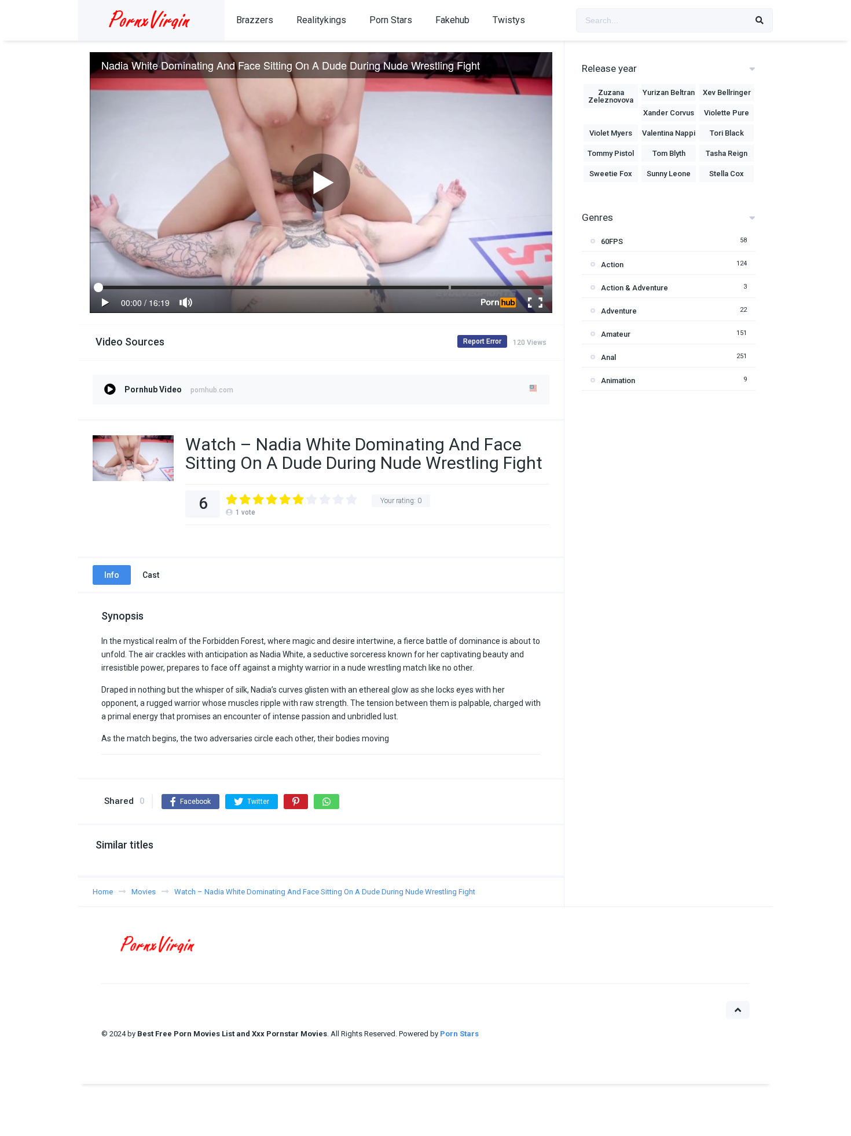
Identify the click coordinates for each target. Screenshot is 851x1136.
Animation (618, 380)
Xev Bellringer (727, 92)
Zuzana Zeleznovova (610, 96)
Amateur (615, 334)
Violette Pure (726, 112)
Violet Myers (610, 133)
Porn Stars (390, 20)
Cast (150, 575)
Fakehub (452, 20)
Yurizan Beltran (669, 92)
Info (111, 575)
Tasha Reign (726, 153)
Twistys (509, 20)
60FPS (612, 241)
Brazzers (254, 20)
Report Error (482, 341)
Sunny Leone (669, 173)
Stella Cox (726, 173)
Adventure (619, 311)
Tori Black (727, 133)
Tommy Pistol (611, 153)
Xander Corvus (668, 112)
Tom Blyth (668, 153)
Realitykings (321, 20)
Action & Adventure (634, 287)
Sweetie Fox (610, 173)
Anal (608, 357)
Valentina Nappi (668, 133)
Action (612, 264)
